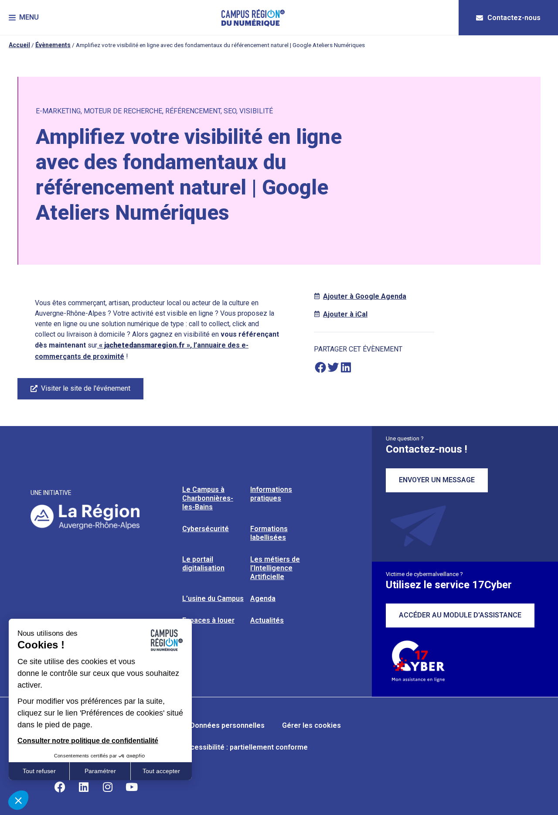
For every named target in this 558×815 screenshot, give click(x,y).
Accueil (19, 44)
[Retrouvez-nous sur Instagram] (108, 787)
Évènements (53, 44)
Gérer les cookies (311, 725)
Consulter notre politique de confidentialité (87, 740)
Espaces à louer (208, 620)
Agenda (263, 598)
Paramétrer (100, 770)
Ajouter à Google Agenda (364, 296)
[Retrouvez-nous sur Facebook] (60, 787)
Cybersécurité (205, 529)
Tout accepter (161, 770)
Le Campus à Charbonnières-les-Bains (207, 498)
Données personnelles (227, 725)
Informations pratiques (271, 493)
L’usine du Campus (213, 598)
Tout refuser (39, 770)
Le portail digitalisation (203, 563)
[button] (24, 17)
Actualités (267, 620)
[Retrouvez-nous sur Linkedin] (84, 787)
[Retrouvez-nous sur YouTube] (132, 787)
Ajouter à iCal (345, 314)
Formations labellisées (269, 533)
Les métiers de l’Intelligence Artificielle (275, 568)
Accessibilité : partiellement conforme (245, 747)
